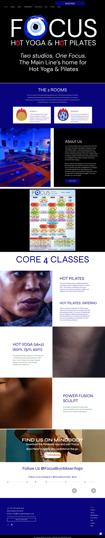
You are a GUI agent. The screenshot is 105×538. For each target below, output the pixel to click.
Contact (92, 523)
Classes (92, 510)
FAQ (91, 520)
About (92, 512)
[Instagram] (8, 525)
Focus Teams (93, 518)
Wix (69, 537)
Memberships (94, 515)
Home (92, 507)
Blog (91, 526)
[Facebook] (12, 525)
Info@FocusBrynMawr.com (23, 514)
